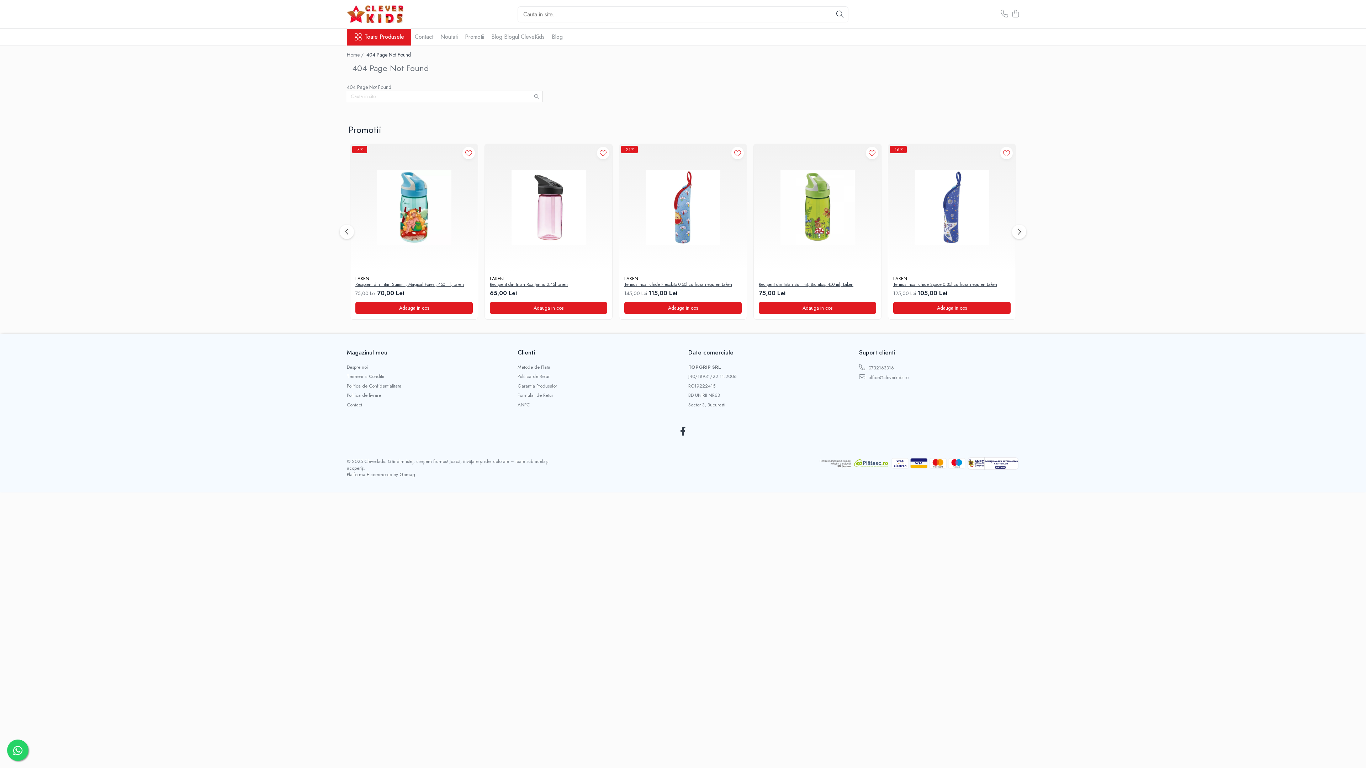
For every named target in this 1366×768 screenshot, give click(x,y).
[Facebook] (683, 431)
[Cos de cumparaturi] (1015, 14)
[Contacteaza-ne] (1004, 14)
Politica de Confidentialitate (374, 386)
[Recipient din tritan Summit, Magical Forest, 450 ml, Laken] (414, 207)
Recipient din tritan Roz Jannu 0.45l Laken (529, 285)
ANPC (524, 405)
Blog (557, 37)
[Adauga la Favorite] (468, 153)
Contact (424, 37)
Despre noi (357, 367)
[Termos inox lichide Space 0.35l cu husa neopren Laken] (952, 207)
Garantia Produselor (537, 386)
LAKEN (362, 278)
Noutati (449, 37)
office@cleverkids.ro (888, 377)
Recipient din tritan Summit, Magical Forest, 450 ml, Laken (409, 285)
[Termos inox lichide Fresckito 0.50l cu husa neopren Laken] (683, 207)
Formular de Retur (535, 395)
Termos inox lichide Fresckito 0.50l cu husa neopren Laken (678, 285)
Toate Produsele (384, 37)
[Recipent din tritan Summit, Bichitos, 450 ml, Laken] (817, 207)
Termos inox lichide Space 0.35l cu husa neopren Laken (945, 285)
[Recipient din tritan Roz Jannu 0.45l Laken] (548, 207)
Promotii (474, 37)
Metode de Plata (534, 367)
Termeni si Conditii (365, 376)
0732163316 (880, 367)
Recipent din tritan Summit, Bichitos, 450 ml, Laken (806, 285)
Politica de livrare (364, 395)
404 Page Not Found (388, 54)
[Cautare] (839, 14)
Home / (356, 54)
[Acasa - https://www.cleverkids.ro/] (382, 14)
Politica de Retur (534, 376)
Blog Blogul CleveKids (518, 37)
